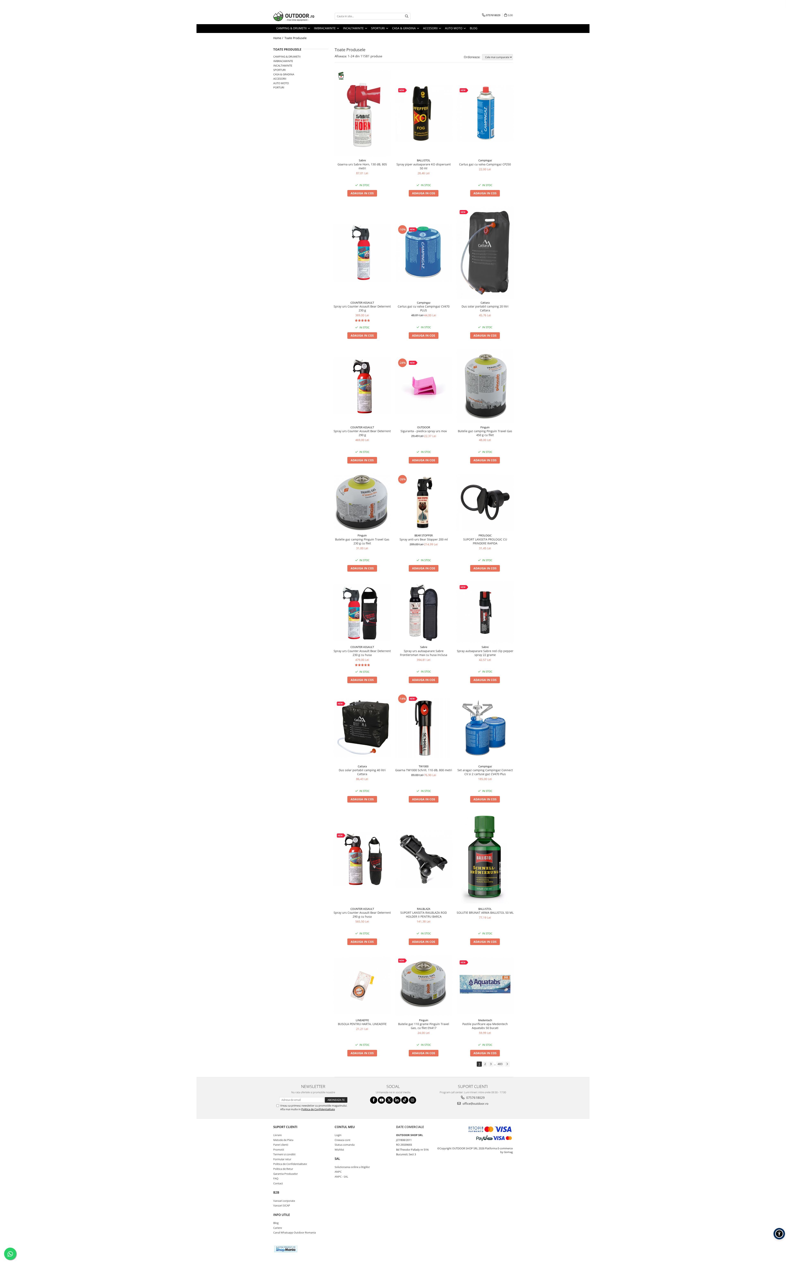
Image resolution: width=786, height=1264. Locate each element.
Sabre (362, 160)
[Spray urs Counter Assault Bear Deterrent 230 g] (362, 253)
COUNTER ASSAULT (362, 302)
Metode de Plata (283, 1140)
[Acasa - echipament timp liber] (293, 16)
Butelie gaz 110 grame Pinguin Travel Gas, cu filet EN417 (423, 1026)
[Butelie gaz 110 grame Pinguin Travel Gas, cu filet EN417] (423, 985)
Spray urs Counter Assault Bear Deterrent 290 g (362, 433)
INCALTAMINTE (282, 65)
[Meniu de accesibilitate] (779, 1233)
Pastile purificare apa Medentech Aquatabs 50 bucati (485, 1026)
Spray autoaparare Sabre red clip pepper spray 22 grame (485, 653)
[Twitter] (389, 1100)
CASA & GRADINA (283, 74)
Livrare (277, 1135)
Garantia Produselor (285, 1174)
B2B (276, 1192)
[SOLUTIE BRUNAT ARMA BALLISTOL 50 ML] (485, 859)
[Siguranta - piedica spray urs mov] (423, 386)
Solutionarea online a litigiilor (352, 1167)
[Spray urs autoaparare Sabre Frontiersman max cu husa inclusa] (423, 612)
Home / (278, 38)
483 (500, 1064)
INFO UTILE (281, 1215)
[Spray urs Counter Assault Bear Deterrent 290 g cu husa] (362, 859)
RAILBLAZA (423, 909)
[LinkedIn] (397, 1100)
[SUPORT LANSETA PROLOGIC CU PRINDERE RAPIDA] (485, 502)
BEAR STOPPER (423, 535)
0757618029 (475, 1098)
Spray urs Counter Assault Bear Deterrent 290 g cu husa (362, 914)
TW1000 (423, 766)
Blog (473, 28)
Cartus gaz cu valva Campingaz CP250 (485, 164)
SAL (337, 1159)
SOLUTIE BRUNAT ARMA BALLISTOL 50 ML (485, 913)
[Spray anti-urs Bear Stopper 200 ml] (423, 502)
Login (338, 1135)
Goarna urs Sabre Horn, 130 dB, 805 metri (362, 166)
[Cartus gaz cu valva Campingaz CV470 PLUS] (423, 253)
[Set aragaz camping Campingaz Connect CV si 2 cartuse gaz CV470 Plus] (485, 728)
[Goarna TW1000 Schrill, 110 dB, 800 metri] (423, 727)
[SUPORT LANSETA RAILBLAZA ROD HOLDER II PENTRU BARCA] (423, 859)
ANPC (338, 1172)
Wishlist (339, 1149)
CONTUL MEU (345, 1127)
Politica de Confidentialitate (318, 1109)
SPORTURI (279, 70)
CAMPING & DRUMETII (287, 56)
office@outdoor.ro (475, 1103)
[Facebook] (373, 1100)
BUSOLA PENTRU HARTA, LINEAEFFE (362, 1024)
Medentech (485, 1020)
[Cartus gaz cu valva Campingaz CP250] (485, 113)
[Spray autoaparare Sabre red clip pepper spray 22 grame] (485, 612)
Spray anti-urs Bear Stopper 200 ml (424, 539)
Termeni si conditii (284, 1154)
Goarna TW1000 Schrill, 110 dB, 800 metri (423, 770)
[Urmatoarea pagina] (507, 1064)
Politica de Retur (283, 1169)
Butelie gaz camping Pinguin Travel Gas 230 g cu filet (362, 541)
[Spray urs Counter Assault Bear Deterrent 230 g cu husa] (362, 612)
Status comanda (345, 1144)
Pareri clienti (280, 1144)
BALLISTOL (423, 160)
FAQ (275, 1178)
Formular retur (282, 1159)
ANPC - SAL (341, 1176)
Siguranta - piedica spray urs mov (424, 431)
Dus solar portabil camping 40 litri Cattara (362, 772)
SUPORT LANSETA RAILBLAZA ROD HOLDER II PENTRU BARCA (423, 914)
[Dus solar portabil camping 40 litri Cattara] (362, 727)
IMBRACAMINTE (283, 61)
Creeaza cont (342, 1140)
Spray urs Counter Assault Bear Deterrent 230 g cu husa (362, 653)
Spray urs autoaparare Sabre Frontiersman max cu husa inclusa (423, 653)
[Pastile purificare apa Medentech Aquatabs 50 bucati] (485, 985)
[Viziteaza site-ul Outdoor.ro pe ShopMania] (285, 1249)
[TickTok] (404, 1100)
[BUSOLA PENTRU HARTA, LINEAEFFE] (362, 985)
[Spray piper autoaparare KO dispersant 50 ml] (423, 113)
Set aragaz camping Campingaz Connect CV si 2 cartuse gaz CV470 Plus (485, 772)
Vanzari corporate (284, 1201)
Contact (278, 1183)
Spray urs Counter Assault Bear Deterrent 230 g (362, 308)
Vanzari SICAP (281, 1205)
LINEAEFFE (362, 1020)
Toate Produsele (296, 38)
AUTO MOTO (281, 83)
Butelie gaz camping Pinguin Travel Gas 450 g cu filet (485, 433)
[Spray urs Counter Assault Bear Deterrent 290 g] (362, 386)
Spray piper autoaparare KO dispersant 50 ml (423, 166)
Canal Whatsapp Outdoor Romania (294, 1232)
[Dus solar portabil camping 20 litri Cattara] (485, 252)
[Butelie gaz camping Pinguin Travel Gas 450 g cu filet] (485, 386)
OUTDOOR (423, 427)
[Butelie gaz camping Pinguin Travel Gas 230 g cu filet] (362, 502)
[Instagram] (412, 1100)
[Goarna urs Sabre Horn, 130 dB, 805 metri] (362, 114)
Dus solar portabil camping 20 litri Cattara (485, 308)
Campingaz (485, 160)
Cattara (485, 302)
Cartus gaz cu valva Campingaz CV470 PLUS (423, 308)
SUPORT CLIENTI (285, 1127)
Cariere (277, 1228)
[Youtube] (381, 1100)
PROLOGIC (485, 535)
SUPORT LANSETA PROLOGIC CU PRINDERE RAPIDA (485, 541)
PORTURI (278, 87)
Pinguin (485, 427)
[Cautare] (406, 16)
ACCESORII (279, 78)
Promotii (278, 1149)
